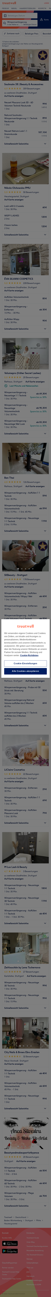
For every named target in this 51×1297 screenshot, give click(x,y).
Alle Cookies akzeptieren (25, 671)
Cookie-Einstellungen (25, 663)
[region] (25, 648)
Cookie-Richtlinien (29, 655)
